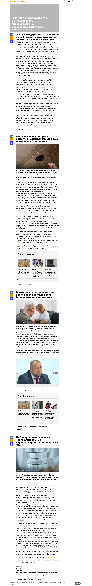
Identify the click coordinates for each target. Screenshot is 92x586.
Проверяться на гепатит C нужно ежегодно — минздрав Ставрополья (34, 575)
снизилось (19, 242)
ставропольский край (28, 284)
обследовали (20, 391)
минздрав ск (19, 429)
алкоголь (19, 284)
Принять (78, 583)
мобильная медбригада (44, 426)
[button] (37, 156)
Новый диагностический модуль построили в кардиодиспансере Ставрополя (36, 572)
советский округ (32, 426)
